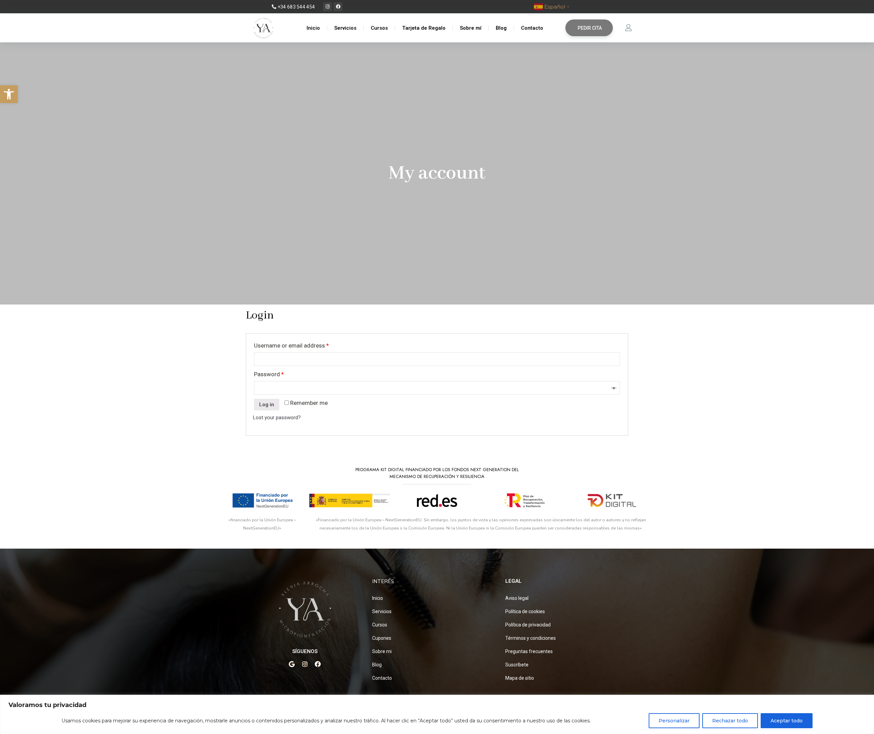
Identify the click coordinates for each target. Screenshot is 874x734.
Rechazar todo (730, 721)
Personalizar (674, 721)
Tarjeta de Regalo (424, 28)
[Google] (292, 664)
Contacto (532, 28)
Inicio (313, 28)
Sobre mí (470, 28)
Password (269, 374)
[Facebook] (338, 6)
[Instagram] (327, 6)
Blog (501, 28)
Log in (266, 404)
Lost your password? (277, 417)
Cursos (379, 28)
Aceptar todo (787, 721)
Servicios (345, 28)
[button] (9, 94)
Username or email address (291, 345)
